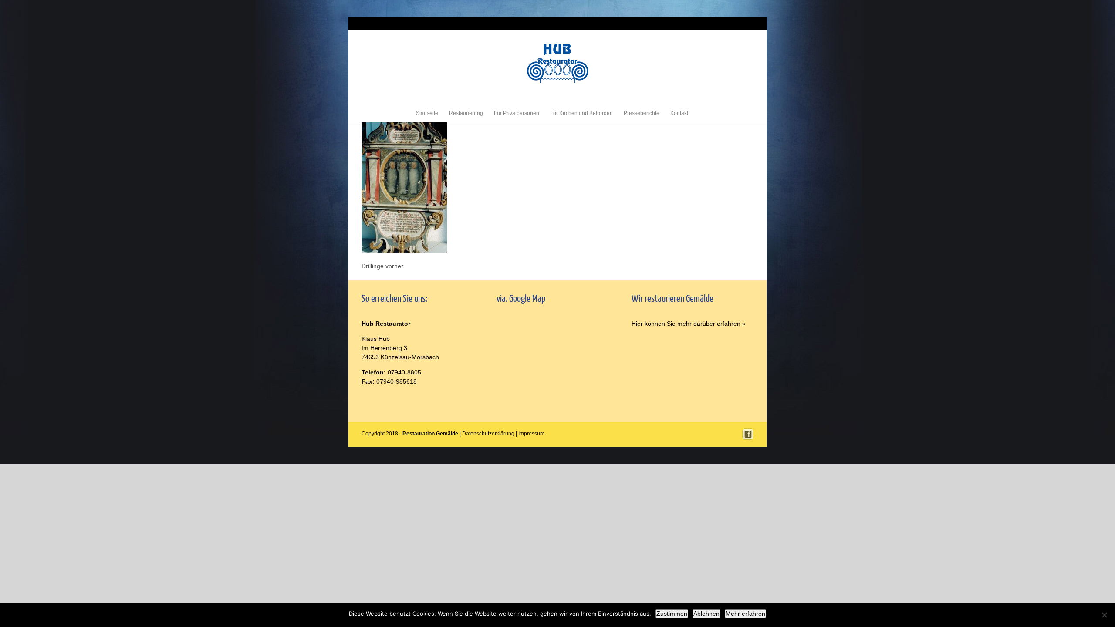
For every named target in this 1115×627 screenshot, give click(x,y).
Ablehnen (706, 613)
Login (722, 23)
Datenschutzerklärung (488, 434)
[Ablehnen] (1104, 614)
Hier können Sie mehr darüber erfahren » (689, 323)
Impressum (742, 23)
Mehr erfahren (745, 613)
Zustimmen (671, 613)
